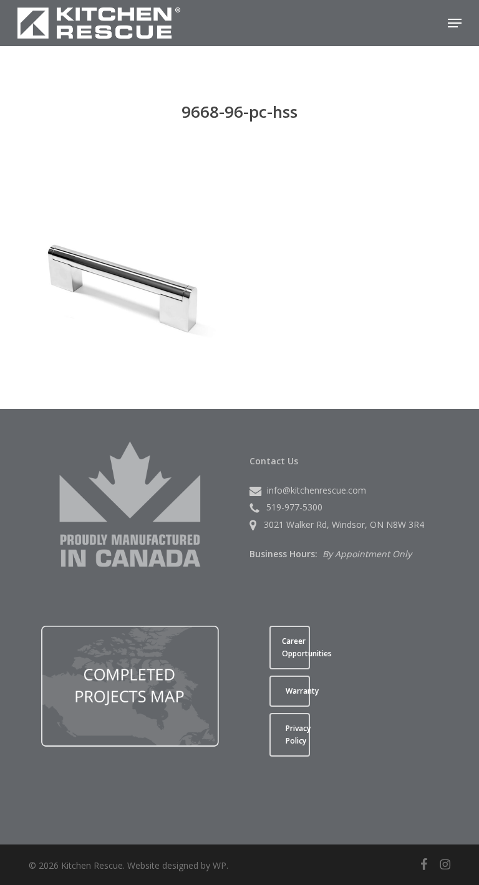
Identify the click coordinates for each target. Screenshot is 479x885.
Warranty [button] (298, 691)
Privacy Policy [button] (298, 734)
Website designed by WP (176, 865)
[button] (455, 23)
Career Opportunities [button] (296, 647)
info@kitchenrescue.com (316, 490)
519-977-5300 (294, 507)
